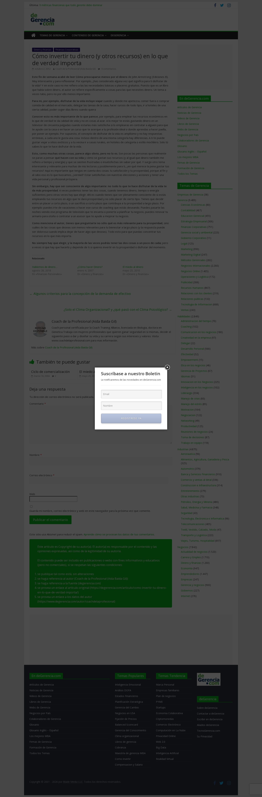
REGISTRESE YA (131, 418)
